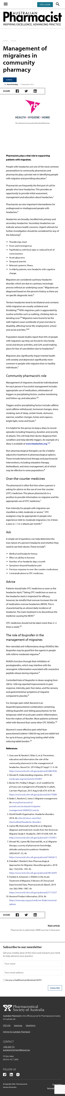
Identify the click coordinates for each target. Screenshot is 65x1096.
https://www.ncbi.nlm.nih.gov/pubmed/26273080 (33, 794)
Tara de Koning (12, 84)
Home (5, 40)
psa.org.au (18, 1025)
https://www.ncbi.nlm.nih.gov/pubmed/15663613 (33, 857)
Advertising (30, 1025)
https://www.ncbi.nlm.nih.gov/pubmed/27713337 (33, 892)
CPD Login (45, 4)
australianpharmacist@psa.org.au (16, 1050)
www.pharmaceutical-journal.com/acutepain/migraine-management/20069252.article (25, 806)
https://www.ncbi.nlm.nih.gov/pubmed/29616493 (33, 872)
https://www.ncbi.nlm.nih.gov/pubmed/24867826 (33, 771)
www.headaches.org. (38, 443)
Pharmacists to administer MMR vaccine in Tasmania (35, 929)
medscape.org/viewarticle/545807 (25, 778)
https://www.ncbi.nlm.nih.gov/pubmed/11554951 (33, 837)
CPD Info (6, 1025)
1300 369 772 (9, 1046)
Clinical (13, 40)
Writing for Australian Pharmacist (16, 1031)
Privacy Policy (57, 1084)
